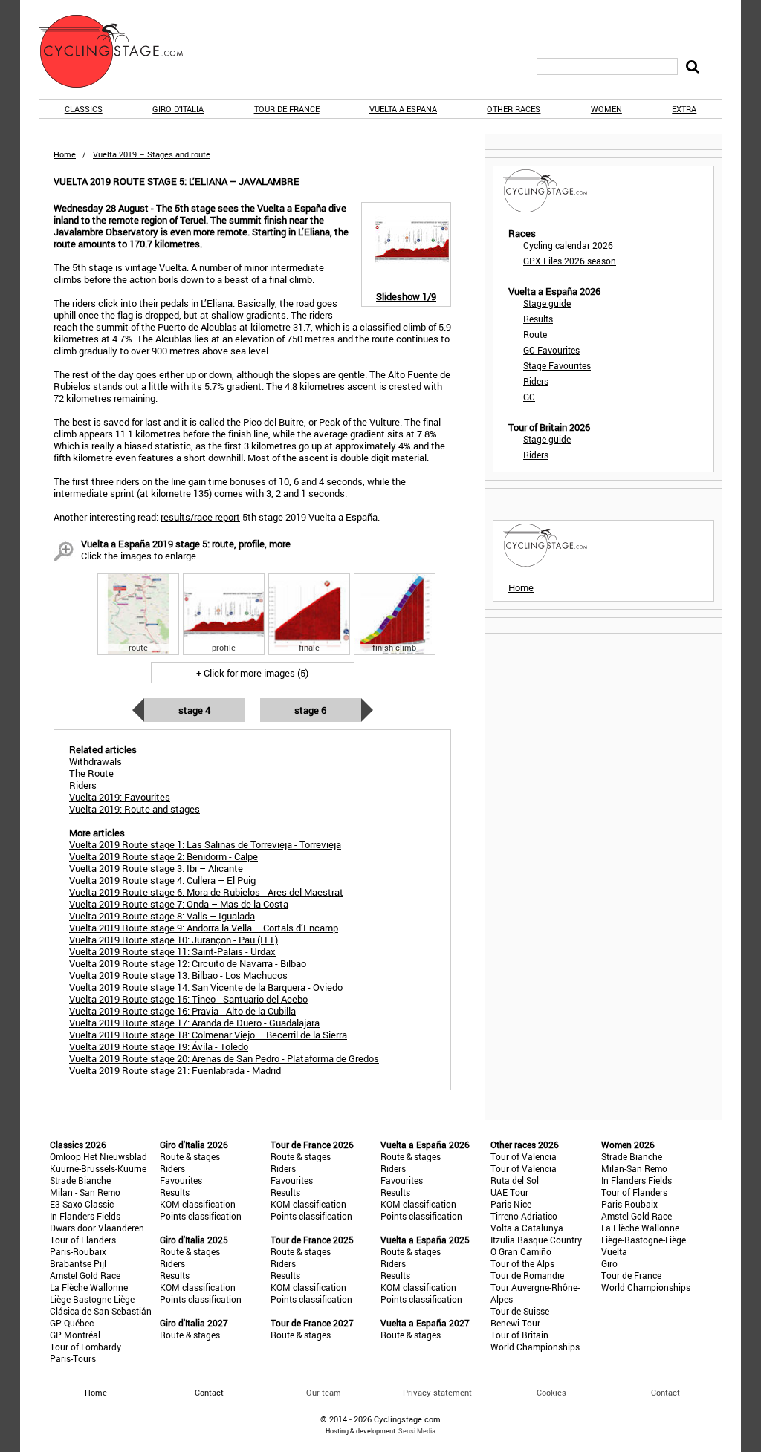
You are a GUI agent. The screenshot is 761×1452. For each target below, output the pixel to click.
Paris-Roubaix (78, 1251)
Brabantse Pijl (78, 1263)
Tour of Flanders (83, 1240)
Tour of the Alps (522, 1263)
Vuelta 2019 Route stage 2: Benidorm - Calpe (163, 856)
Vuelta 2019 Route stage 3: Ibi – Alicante (156, 868)
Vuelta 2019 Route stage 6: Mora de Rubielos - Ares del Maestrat (206, 892)
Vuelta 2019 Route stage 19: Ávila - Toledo (158, 1046)
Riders (535, 381)
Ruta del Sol (514, 1180)
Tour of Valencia (523, 1156)
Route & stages (190, 1156)
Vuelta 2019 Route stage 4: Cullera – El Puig (162, 880)
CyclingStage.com (120, 51)
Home (65, 154)
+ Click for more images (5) (252, 673)
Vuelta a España (403, 108)
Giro (609, 1263)
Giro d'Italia (178, 108)
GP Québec (72, 1323)
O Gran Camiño (520, 1251)
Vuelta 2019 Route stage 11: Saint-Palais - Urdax (172, 951)
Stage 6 (310, 710)
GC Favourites (551, 350)
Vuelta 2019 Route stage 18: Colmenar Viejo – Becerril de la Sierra (208, 1034)
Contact (665, 1392)
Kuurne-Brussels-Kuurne (98, 1168)
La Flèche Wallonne (89, 1287)
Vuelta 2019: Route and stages (134, 808)
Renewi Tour (515, 1323)
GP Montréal (75, 1335)
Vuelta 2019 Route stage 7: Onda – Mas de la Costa (178, 904)
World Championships (535, 1346)
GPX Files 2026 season (569, 261)
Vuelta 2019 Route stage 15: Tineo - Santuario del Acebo (188, 999)
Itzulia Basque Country (536, 1240)
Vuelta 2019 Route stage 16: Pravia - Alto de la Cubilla (182, 1011)
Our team (323, 1392)
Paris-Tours (73, 1358)
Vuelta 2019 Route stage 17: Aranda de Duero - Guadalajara (194, 1022)
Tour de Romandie (527, 1275)
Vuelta (614, 1251)
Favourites (181, 1180)
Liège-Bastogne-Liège (92, 1299)
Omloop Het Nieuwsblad (98, 1156)
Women (606, 108)
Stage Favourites (557, 365)
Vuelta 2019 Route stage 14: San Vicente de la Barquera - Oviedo (206, 987)
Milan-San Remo (634, 1168)
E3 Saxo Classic (82, 1204)
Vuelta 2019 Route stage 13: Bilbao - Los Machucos (178, 975)
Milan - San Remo (85, 1192)
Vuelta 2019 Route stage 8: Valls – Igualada (162, 915)
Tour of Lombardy (85, 1346)
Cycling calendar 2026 (568, 245)
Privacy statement (437, 1392)
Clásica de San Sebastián (101, 1311)
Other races (513, 108)
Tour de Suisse (519, 1311)
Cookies (551, 1392)
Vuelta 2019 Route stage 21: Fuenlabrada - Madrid (175, 1070)
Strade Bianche (80, 1180)
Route (535, 334)
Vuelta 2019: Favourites (119, 797)
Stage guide (547, 303)
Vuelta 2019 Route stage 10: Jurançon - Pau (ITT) (173, 939)
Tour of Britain (519, 1335)
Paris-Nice (510, 1204)
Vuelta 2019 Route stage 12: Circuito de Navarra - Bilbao (187, 963)
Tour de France (287, 108)
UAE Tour (509, 1192)
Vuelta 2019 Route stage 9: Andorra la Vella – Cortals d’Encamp (203, 927)
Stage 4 (194, 710)
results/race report (200, 517)
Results (538, 319)
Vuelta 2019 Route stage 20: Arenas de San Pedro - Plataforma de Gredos (224, 1058)
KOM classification (198, 1204)
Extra (684, 108)
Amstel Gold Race (85, 1275)
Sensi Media (416, 1431)
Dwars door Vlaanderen (97, 1228)
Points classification (201, 1216)
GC (529, 397)
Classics (84, 108)
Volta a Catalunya (526, 1228)
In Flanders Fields (85, 1216)
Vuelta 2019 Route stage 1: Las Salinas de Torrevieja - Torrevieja (205, 844)
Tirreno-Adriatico (523, 1216)
